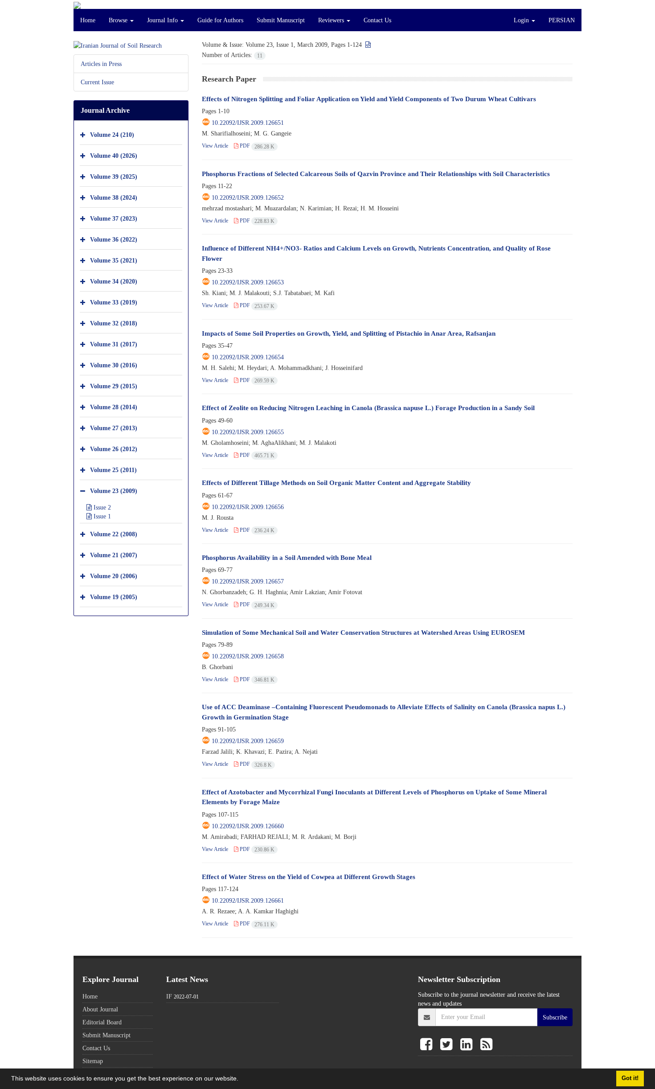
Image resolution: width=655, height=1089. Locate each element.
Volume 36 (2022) (113, 239)
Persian (562, 20)
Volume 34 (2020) (113, 281)
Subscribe (555, 1017)
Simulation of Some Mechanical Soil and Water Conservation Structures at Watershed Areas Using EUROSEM (363, 632)
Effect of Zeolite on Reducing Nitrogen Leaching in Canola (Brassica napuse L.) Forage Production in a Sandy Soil (368, 407)
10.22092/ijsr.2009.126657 (248, 581)
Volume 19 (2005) (113, 596)
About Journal (100, 1009)
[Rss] (486, 1045)
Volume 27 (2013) (113, 427)
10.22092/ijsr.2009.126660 (248, 826)
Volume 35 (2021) (113, 260)
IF (169, 996)
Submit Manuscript (281, 20)
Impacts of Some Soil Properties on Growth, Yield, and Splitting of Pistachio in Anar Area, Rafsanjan (348, 333)
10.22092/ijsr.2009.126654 (248, 357)
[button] (241, 1079)
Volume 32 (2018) (113, 323)
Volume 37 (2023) (113, 218)
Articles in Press (101, 63)
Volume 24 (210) (112, 134)
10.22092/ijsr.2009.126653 (248, 282)
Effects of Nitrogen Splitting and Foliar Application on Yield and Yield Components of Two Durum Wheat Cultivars (369, 99)
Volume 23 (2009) (113, 490)
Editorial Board (102, 1022)
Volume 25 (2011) (113, 469)
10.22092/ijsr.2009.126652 (248, 197)
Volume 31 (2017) (113, 344)
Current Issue (97, 82)
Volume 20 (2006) (113, 575)
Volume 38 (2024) (113, 197)
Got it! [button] (630, 1078)
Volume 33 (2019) (113, 302)
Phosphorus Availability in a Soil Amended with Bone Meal (287, 557)
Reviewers (332, 20)
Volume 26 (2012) (113, 448)
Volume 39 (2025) (113, 176)
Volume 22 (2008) (113, 534)
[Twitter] (448, 1045)
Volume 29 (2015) (113, 386)
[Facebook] (428, 1045)
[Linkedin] (468, 1045)
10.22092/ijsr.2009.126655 (248, 432)
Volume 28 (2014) (113, 407)
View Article (215, 145)
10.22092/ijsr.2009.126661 (248, 900)
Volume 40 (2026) (113, 155)
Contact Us (377, 20)
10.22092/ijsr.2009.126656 (248, 506)
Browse (119, 20)
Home (87, 20)
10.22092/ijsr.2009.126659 (248, 740)
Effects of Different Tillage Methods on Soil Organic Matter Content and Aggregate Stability (336, 482)
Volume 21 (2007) (113, 555)
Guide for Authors (220, 20)
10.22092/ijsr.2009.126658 (248, 656)
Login (522, 20)
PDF (256, 145)
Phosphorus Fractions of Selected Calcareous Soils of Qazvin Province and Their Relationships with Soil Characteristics (376, 173)
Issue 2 (101, 507)
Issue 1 (101, 516)
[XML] (367, 44)
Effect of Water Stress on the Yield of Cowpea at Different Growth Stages (308, 876)
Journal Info (163, 20)
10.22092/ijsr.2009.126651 (248, 122)
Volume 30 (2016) (113, 365)
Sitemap (92, 1060)
